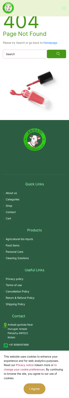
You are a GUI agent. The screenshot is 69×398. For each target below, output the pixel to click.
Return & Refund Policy (20, 297)
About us (11, 193)
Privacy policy (14, 278)
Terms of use (14, 285)
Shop (9, 205)
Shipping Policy (15, 304)
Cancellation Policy (17, 291)
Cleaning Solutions (17, 258)
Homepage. (50, 42)
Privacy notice (25, 365)
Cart (8, 218)
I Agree (34, 389)
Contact (11, 212)
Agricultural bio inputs (19, 239)
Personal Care (14, 251)
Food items (12, 245)
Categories (12, 199)
